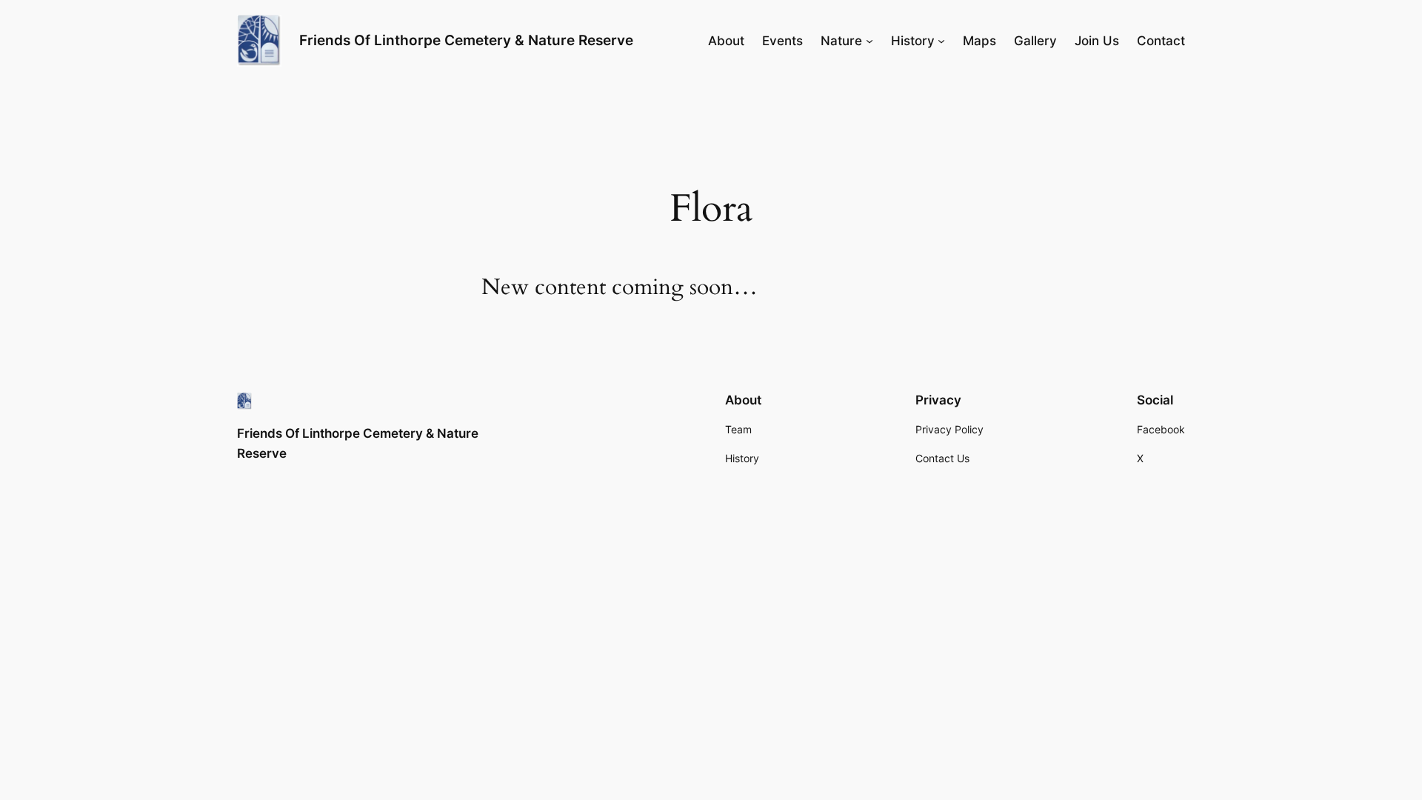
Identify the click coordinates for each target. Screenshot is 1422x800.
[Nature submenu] (869, 40)
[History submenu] (941, 40)
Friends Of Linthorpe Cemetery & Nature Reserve (466, 40)
